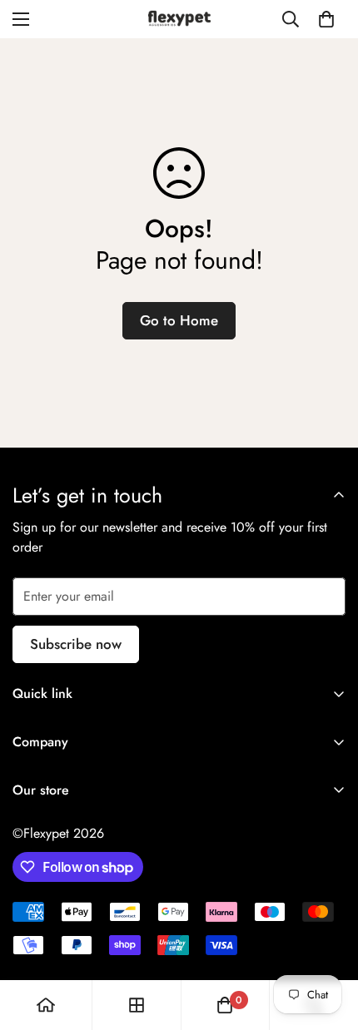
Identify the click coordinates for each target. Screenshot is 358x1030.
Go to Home (179, 320)
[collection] (136, 1005)
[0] (326, 19)
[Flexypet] (179, 19)
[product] (46, 1005)
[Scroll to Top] (328, 941)
